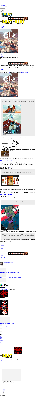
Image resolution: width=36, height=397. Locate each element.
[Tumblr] (12, 60)
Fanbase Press (1, 338)
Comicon (1, 337)
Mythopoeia (31, 71)
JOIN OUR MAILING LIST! (3, 5)
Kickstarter (2, 55)
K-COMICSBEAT (2, 26)
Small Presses (2, 56)
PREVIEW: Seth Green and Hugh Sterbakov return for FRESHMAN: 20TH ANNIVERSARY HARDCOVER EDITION (10, 277)
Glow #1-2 (2, 69)
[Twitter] (3, 60)
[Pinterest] (5, 60)
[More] (14, 60)
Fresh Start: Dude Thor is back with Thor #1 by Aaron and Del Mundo (8, 262)
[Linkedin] (7, 60)
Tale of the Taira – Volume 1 (6, 160)
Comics (1, 54)
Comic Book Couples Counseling (2, 344)
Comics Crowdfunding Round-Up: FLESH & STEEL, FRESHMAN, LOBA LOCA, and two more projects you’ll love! (10, 272)
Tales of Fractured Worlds (6, 194)
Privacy (0, 9)
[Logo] (6, 24)
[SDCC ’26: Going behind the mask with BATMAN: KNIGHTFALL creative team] (5, 322)
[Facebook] (1, 60)
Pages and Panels (1, 340)
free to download (11, 167)
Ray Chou (19, 71)
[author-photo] (1, 265)
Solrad (0, 342)
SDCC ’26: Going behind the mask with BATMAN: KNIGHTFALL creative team (7, 323)
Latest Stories (3, 287)
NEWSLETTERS (2, 28)
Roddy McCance (22, 198)
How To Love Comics (1, 339)
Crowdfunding (2, 255)
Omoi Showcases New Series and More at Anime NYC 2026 (5, 289)
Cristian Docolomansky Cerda (24, 72)
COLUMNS (2, 27)
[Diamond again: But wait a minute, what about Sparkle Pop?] (1, 332)
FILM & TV (2, 25)
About (1, 360)
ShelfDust (1, 341)
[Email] (10, 60)
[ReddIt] (9, 60)
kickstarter (2, 256)
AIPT (0, 336)
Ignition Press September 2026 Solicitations (4, 326)
